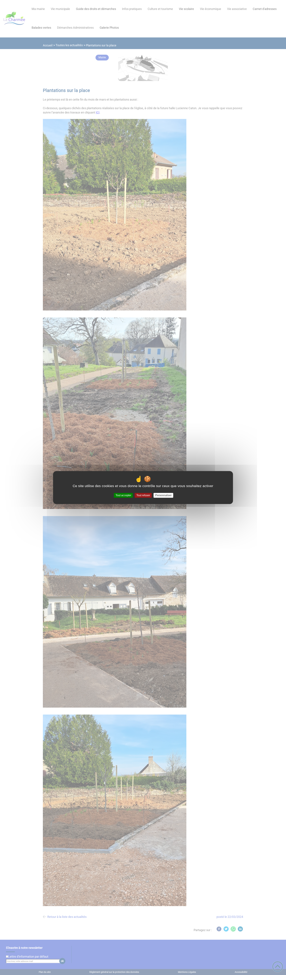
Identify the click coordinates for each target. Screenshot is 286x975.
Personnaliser (163, 495)
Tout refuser (143, 495)
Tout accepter (123, 495)
